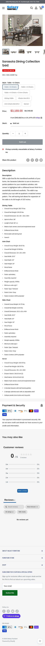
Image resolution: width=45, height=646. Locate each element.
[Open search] (31, 8)
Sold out (22, 142)
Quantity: (5, 133)
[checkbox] (22, 512)
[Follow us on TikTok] (17, 611)
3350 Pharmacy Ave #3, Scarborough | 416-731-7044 (22, 2)
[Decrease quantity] (13, 133)
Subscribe (10, 593)
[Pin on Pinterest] (32, 160)
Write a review (22, 491)
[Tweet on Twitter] (36, 160)
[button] (22, 464)
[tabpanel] (22, 525)
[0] (40, 8)
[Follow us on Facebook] (4, 611)
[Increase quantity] (25, 133)
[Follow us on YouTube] (12, 611)
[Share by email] (41, 160)
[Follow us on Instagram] (8, 611)
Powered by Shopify (8, 641)
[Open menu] (3, 8)
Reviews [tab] (9, 500)
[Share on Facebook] (28, 160)
